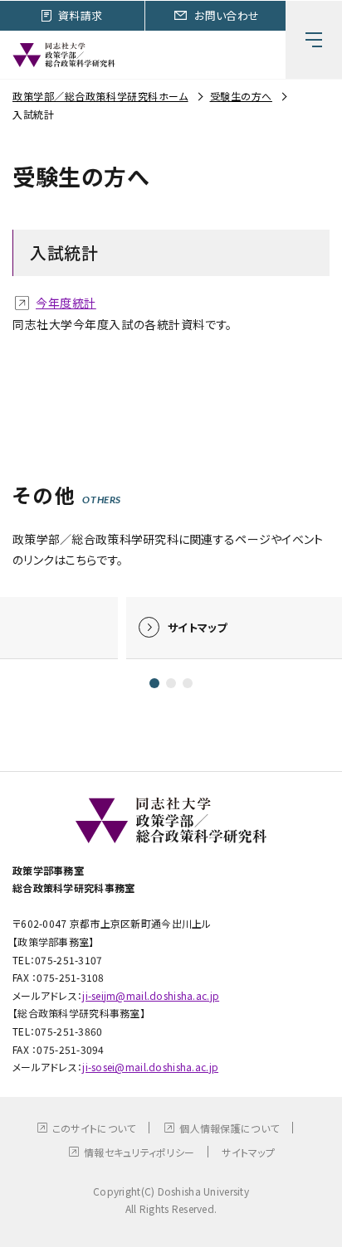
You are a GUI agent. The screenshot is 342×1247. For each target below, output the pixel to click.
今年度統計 (66, 302)
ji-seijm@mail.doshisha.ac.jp (150, 995)
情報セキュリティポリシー (139, 1152)
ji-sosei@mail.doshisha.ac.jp (150, 1067)
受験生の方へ (241, 96)
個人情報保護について (229, 1128)
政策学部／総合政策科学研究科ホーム (100, 96)
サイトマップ (248, 1152)
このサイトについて (94, 1128)
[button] (154, 683)
